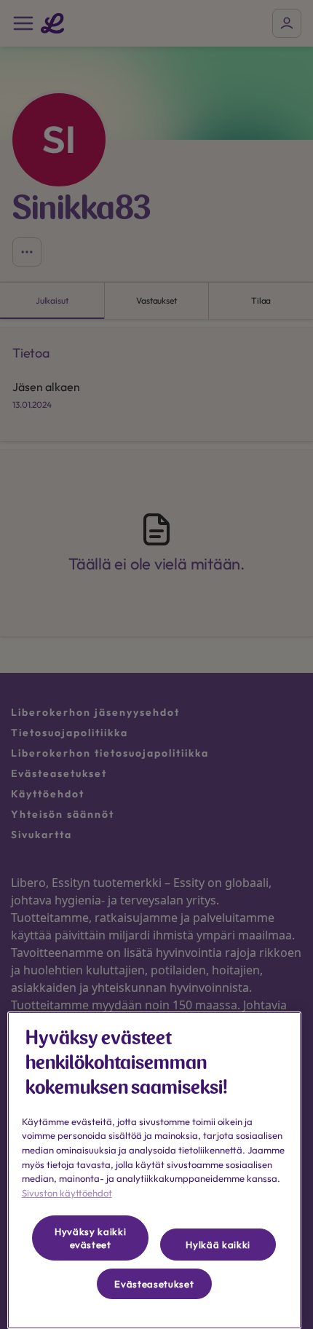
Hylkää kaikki (218, 1244)
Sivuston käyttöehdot (67, 1193)
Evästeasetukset (154, 1284)
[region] (154, 1170)
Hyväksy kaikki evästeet (90, 1238)
